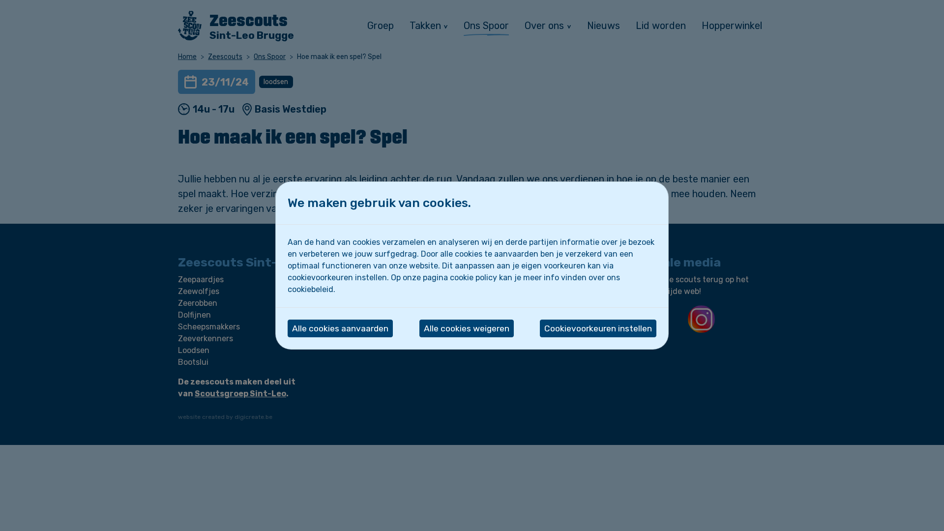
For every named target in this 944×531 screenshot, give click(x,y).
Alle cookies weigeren (466, 328)
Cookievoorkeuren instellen (598, 328)
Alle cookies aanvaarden (340, 328)
